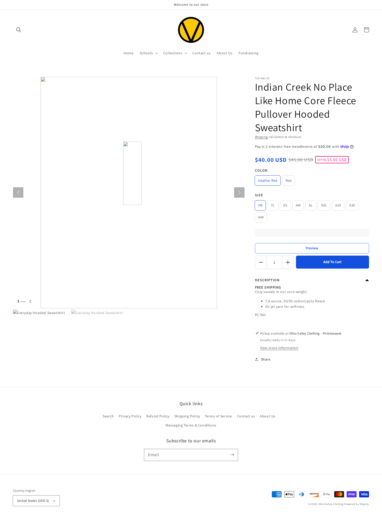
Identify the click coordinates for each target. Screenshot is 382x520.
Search (108, 416)
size (259, 195)
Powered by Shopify (356, 504)
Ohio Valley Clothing (331, 504)
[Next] (239, 192)
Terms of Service (218, 416)
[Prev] (18, 192)
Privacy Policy (130, 416)
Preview (312, 248)
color (261, 170)
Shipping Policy (187, 416)
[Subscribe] (232, 455)
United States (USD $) (33, 500)
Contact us (246, 416)
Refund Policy (157, 416)
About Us (267, 416)
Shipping (261, 137)
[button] (18, 30)
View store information (279, 347)
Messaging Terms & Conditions (191, 425)
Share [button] (266, 359)
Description (267, 280)
